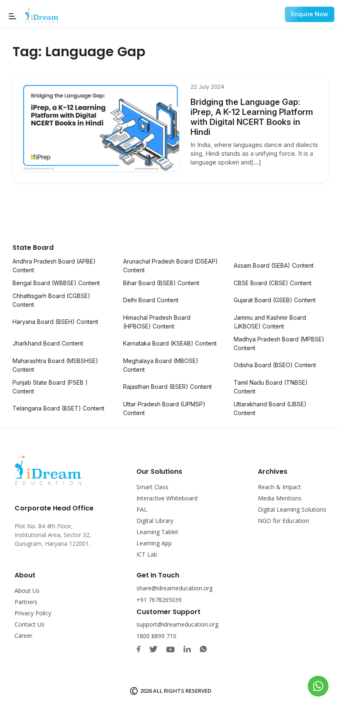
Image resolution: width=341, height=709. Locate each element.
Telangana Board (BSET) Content (58, 408)
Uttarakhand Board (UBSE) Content (270, 408)
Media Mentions (279, 498)
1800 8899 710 (156, 636)
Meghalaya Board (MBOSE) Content (160, 365)
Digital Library (154, 521)
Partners (26, 602)
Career (23, 635)
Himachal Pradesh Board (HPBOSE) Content (156, 322)
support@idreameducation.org (177, 624)
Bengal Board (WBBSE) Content (56, 282)
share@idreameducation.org (174, 588)
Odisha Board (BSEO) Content (275, 364)
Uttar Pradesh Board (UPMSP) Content (164, 408)
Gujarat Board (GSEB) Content (275, 300)
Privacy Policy (33, 613)
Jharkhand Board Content (47, 343)
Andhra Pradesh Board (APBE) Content (54, 266)
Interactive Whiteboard (167, 498)
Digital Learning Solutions (292, 509)
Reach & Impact (279, 487)
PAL (141, 509)
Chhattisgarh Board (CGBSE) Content (51, 300)
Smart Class (152, 487)
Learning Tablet (157, 532)
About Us (27, 591)
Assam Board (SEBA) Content (274, 265)
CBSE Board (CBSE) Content (272, 282)
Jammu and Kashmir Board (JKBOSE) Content (270, 322)
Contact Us (29, 624)
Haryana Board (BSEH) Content (55, 321)
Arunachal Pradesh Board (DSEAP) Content (170, 266)
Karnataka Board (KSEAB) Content (170, 343)
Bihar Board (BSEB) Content (161, 282)
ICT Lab (146, 554)
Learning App (154, 543)
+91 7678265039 (159, 600)
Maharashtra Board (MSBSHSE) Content (55, 365)
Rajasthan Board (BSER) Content (167, 386)
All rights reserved (182, 690)
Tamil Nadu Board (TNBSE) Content (271, 387)
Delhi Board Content (150, 300)
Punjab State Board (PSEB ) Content (50, 387)
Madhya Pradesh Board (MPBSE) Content (279, 343)
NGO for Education (283, 521)
